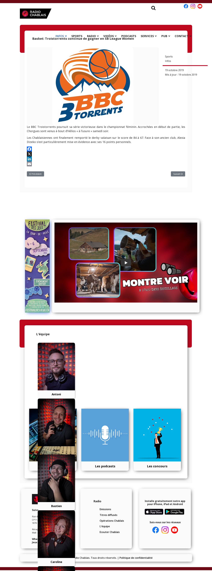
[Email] (106, 163)
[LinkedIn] (106, 158)
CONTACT (182, 36)
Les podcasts (105, 466)
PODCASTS (128, 36)
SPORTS (76, 36)
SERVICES (147, 36)
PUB (164, 36)
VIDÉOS (108, 36)
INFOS (59, 36)
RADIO (91, 36)
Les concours (157, 466)
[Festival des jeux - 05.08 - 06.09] (37, 266)
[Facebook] (106, 149)
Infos (168, 61)
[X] (106, 153)
